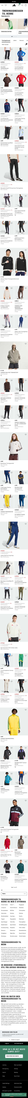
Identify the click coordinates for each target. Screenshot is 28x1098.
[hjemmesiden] (14, 5)
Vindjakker (4, 933)
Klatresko (21, 919)
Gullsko (12, 913)
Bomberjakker (4, 916)
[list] (14, 40)
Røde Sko (12, 933)
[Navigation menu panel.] (2, 5)
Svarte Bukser (13, 907)
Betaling (16, 1072)
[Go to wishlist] (5, 5)
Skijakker (12, 927)
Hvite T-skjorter (12, 905)
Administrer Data (18, 1083)
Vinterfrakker (4, 904)
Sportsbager (4, 922)
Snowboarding (4, 927)
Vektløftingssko (23, 924)
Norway (16, 1096)
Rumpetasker (4, 910)
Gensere (3, 930)
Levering (4, 1065)
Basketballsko (22, 930)
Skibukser (12, 930)
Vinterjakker (22, 910)
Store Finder (17, 1076)
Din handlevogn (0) (18, 1043)
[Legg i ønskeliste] (11, 49)
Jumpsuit (3, 907)
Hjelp (3, 1076)
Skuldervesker (13, 936)
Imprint (4, 1072)
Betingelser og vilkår (7, 1090)
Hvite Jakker (22, 927)
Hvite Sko (12, 922)
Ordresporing (5, 1068)
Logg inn (7, 1043)
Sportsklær (13, 924)
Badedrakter (4, 924)
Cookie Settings (5, 1083)
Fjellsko (21, 913)
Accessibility (17, 1090)
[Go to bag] (25, 5)
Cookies (4, 1087)
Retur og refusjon (18, 1065)
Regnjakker (13, 919)
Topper (3, 919)
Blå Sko (12, 910)
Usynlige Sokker (12, 916)
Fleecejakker (22, 922)
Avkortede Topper (3, 913)
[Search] (22, 5)
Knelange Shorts (3, 936)
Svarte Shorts (22, 933)
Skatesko (21, 907)
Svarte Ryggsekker (22, 916)
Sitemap (16, 1068)
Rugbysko (21, 904)
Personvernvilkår (18, 1087)
